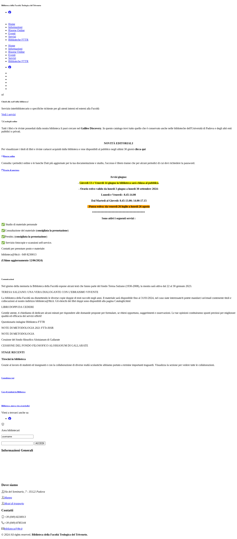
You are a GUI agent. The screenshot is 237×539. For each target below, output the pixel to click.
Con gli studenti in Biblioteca (13, 392)
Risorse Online (16, 30)
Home (11, 24)
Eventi (11, 33)
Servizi (12, 36)
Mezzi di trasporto (14, 503)
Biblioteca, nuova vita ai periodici (15, 406)
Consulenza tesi (7, 378)
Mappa (8, 497)
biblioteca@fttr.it (13, 528)
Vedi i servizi (8, 114)
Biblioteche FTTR (18, 39)
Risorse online (9, 156)
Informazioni (15, 27)
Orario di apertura (11, 170)
